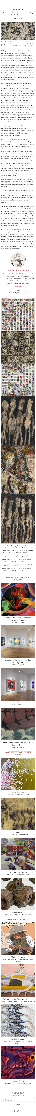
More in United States (18, 919)
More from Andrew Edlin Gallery (18, 578)
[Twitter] (17, 1111)
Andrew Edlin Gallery (18, 270)
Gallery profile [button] (18, 286)
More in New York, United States (18, 753)
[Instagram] (21, 1111)
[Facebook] (14, 1111)
